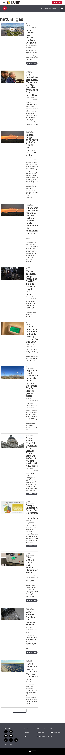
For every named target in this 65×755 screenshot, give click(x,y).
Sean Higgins (30, 97)
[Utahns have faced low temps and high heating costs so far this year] (12, 328)
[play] (4, 8)
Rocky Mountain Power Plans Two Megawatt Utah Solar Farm (32, 672)
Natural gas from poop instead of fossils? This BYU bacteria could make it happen (31, 282)
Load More (20, 711)
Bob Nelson (29, 682)
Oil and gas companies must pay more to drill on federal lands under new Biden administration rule (32, 221)
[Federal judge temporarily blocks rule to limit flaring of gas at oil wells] (12, 137)
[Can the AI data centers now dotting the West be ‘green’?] (12, 29)
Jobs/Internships (41, 729)
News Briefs (29, 436)
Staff (25, 736)
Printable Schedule (55, 732)
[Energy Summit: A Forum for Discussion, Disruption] (12, 507)
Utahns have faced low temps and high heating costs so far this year (32, 334)
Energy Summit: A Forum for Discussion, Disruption (32, 511)
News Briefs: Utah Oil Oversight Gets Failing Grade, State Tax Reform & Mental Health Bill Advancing (32, 452)
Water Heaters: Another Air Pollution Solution (31, 618)
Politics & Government (29, 71)
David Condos (30, 297)
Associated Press (31, 158)
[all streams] (62, 8)
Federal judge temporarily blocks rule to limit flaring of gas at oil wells (32, 145)
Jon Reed (28, 398)
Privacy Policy (41, 732)
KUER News (29, 468)
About (26, 729)
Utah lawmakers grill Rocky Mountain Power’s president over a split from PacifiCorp (32, 84)
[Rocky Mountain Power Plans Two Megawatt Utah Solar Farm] (12, 666)
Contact (26, 732)
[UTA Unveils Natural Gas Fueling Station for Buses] (12, 559)
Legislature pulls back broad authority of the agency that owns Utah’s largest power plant (32, 383)
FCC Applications (54, 729)
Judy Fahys (29, 520)
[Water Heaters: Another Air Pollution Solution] (12, 614)
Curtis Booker (30, 344)
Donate (58, 2)
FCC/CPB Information (43, 736)
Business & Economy (29, 24)
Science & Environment (30, 131)
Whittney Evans (30, 575)
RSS (51, 736)
